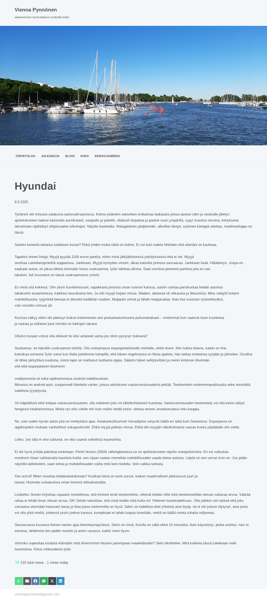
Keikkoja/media (107, 156)
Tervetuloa (25, 156)
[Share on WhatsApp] (19, 581)
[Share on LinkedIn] (60, 581)
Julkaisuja (50, 156)
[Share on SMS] (44, 581)
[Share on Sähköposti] (27, 581)
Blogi (70, 156)
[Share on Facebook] (35, 581)
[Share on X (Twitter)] (52, 581)
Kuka (85, 156)
